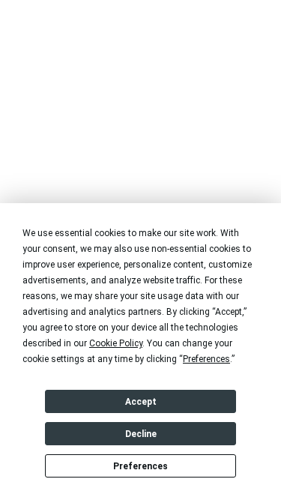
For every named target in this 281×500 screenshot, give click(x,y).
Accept (141, 402)
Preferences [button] (206, 359)
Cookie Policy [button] (115, 343)
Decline (141, 434)
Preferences (140, 466)
